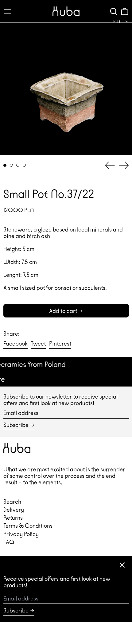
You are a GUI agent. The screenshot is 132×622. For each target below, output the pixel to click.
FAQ (8, 542)
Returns (13, 517)
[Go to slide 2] (11, 165)
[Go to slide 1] (5, 165)
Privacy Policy (21, 534)
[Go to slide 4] (24, 165)
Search (12, 501)
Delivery (13, 509)
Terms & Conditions (27, 525)
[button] (114, 11)
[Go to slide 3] (18, 165)
